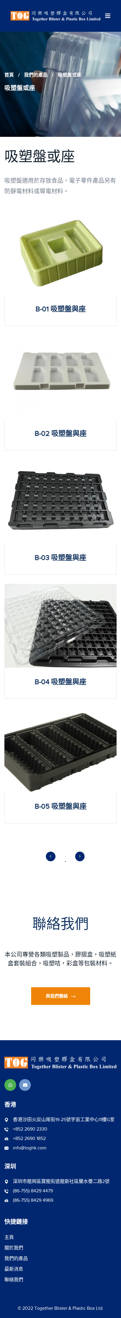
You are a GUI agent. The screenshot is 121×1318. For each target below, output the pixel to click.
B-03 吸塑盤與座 (60, 557)
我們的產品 (36, 75)
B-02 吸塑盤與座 (61, 433)
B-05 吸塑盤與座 (61, 806)
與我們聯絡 (57, 996)
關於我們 (13, 1248)
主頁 (9, 1237)
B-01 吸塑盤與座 (61, 309)
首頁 (9, 75)
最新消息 (13, 1269)
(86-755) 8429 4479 (33, 1191)
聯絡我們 (13, 1279)
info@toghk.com (29, 1148)
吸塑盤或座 (69, 75)
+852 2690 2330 (30, 1129)
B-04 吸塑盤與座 (60, 682)
